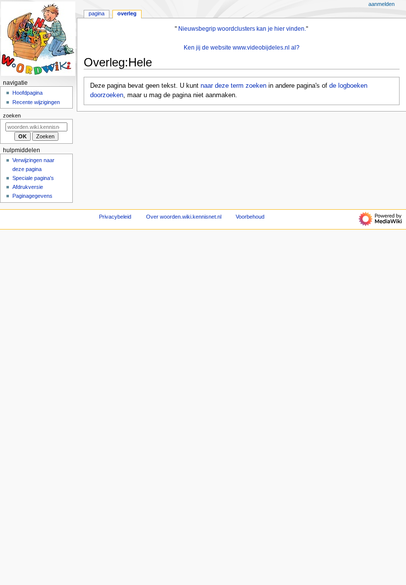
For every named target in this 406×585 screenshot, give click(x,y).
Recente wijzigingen (36, 102)
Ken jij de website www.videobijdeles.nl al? (242, 47)
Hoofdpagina (27, 93)
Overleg (127, 13)
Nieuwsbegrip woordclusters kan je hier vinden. (242, 28)
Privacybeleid (115, 217)
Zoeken (12, 115)
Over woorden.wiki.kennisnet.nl (183, 217)
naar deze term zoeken (233, 85)
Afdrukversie (27, 187)
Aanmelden (381, 4)
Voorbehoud (250, 217)
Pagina (96, 13)
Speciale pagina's (33, 178)
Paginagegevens (32, 196)
